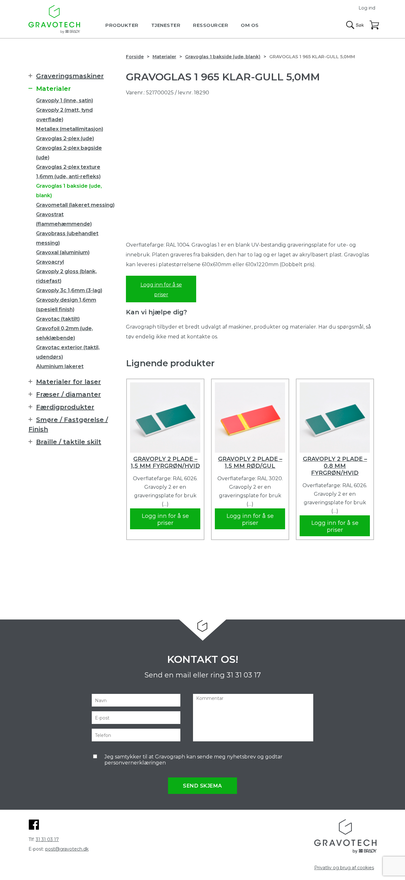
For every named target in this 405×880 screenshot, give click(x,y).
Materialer (164, 57)
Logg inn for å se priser (161, 290)
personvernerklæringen (135, 763)
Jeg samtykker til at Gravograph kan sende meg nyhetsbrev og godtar (193, 760)
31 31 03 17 (244, 675)
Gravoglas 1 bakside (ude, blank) (222, 57)
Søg (355, 25)
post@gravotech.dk (67, 849)
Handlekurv (375, 25)
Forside (135, 57)
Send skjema (202, 786)
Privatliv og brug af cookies (344, 868)
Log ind (366, 8)
